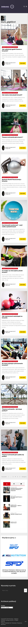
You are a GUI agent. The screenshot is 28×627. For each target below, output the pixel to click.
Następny (24, 476)
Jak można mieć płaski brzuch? (12, 95)
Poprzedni (4, 476)
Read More (22, 63)
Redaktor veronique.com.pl (10, 62)
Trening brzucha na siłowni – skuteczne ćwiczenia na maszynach (17, 489)
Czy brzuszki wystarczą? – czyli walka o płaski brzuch (12, 225)
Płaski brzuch (14, 522)
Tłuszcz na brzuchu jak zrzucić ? (12, 137)
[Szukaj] (25, 590)
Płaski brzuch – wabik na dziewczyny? (16, 506)
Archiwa (3, 605)
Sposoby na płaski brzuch (16, 514)
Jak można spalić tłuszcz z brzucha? (16, 497)
